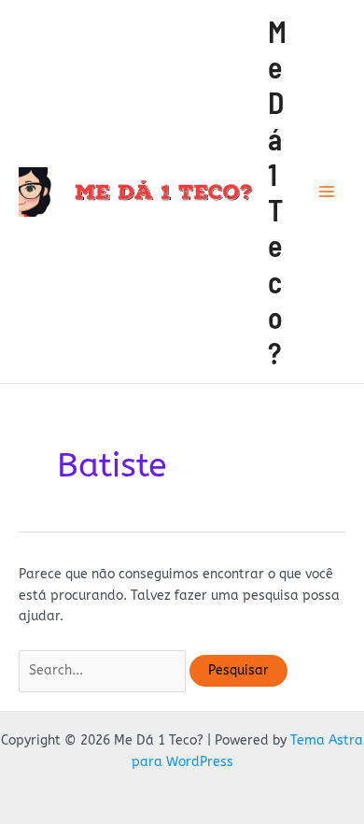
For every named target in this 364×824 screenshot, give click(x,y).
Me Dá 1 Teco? (277, 192)
